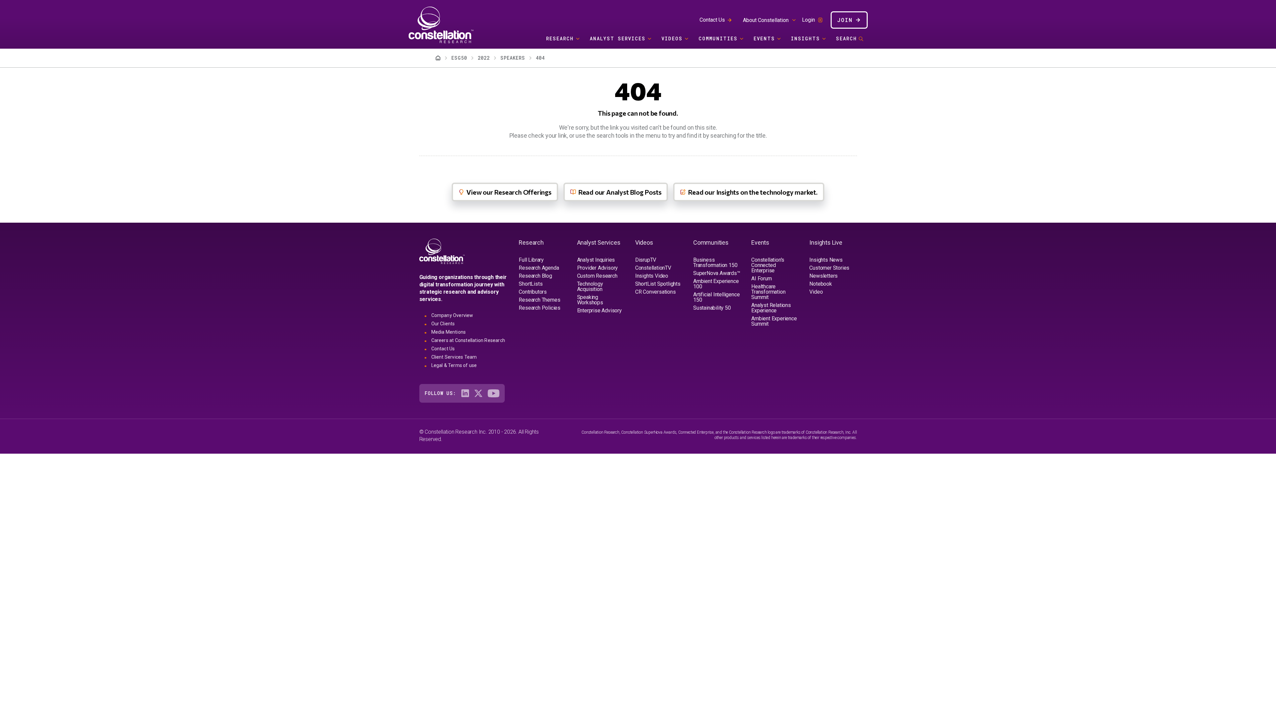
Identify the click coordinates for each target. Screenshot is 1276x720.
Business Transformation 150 (715, 262)
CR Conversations (655, 292)
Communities (718, 38)
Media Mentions (448, 332)
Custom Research (597, 276)
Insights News (825, 260)
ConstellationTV (653, 268)
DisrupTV (645, 260)
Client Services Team (454, 357)
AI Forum (761, 278)
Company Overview (452, 315)
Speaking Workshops (590, 300)
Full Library (531, 260)
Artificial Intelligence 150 (716, 297)
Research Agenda (539, 268)
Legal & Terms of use (454, 365)
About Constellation (766, 20)
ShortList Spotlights (658, 284)
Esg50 (459, 58)
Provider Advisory (597, 268)
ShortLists (530, 284)
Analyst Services (618, 38)
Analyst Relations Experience (771, 308)
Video (816, 292)
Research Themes (539, 300)
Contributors (533, 292)
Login (808, 20)
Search (846, 38)
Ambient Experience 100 (716, 284)
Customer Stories (829, 268)
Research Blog (535, 276)
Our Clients (443, 323)
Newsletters (823, 276)
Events (764, 38)
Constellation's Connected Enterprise (767, 265)
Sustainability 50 (712, 308)
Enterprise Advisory (599, 310)
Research (560, 38)
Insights (805, 38)
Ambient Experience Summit (774, 321)
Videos (672, 38)
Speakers (512, 58)
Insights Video (651, 276)
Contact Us (712, 20)
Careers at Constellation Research (468, 340)
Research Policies (539, 308)
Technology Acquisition (590, 286)
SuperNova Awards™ (716, 273)
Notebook (820, 284)
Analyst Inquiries (596, 260)
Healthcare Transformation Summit (768, 291)
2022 (484, 58)
